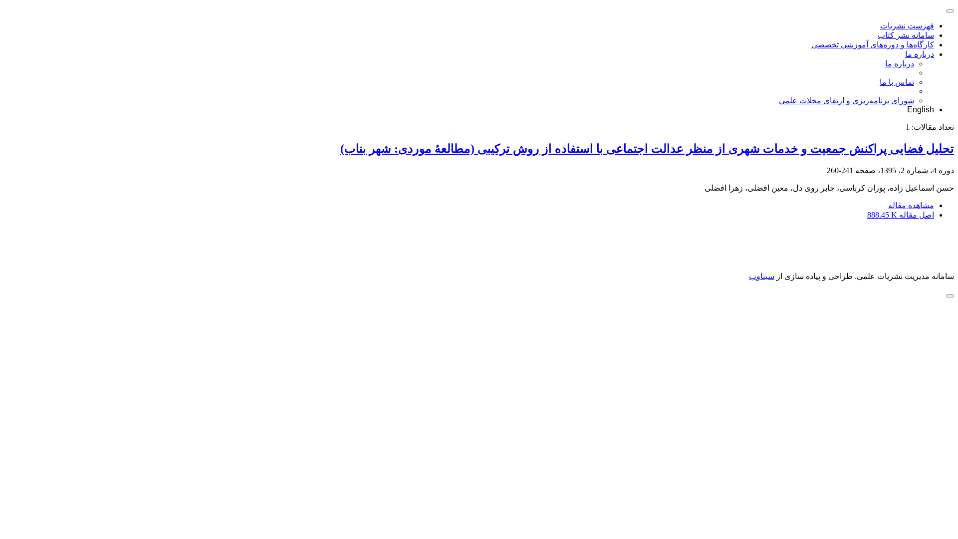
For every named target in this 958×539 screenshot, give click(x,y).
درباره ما (919, 54)
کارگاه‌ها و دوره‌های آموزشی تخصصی (872, 44)
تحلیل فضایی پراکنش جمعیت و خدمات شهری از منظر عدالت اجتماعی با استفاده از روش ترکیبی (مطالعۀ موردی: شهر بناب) (647, 148)
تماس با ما (897, 82)
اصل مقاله (900, 215)
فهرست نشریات (907, 25)
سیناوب (761, 276)
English (920, 109)
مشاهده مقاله (911, 205)
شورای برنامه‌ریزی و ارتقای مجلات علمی (846, 100)
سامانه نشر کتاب (906, 35)
